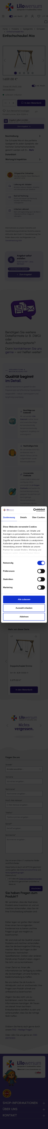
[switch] (41, 571)
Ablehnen (24, 617)
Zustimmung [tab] (9, 517)
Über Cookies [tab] (38, 517)
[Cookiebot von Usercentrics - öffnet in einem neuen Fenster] (34, 510)
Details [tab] (23, 517)
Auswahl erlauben (24, 608)
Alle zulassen (24, 599)
